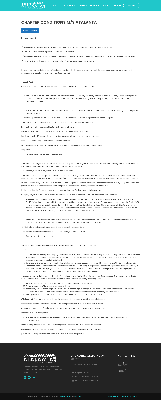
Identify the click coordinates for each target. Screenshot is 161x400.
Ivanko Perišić (65, 396)
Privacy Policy (113, 396)
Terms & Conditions (129, 396)
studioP (78, 396)
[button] (52, 5)
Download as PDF (30, 30)
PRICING (131, 5)
